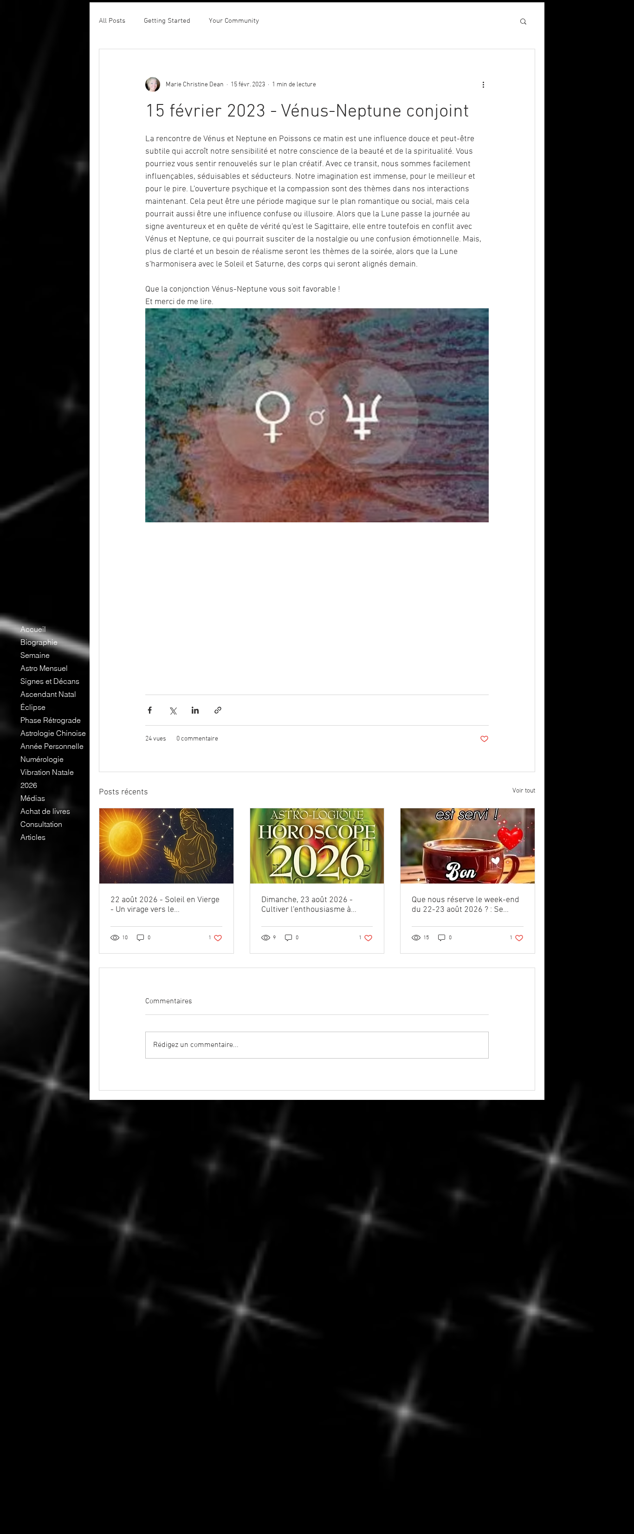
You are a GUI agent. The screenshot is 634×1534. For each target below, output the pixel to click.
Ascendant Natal (48, 694)
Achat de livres (45, 811)
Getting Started (167, 21)
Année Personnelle (52, 746)
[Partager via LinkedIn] (195, 710)
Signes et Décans (49, 681)
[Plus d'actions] (483, 84)
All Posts (112, 21)
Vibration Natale (47, 772)
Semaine (35, 655)
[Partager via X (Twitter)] (172, 710)
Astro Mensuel (44, 668)
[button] (523, 21)
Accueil (33, 629)
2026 (28, 785)
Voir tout (523, 791)
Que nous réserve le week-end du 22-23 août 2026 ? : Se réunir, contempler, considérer (465, 905)
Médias (32, 798)
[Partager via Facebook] (149, 710)
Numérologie (42, 759)
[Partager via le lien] (217, 710)
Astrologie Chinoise (53, 733)
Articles (32, 837)
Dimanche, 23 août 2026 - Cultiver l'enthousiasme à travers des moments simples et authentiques (314, 905)
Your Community (234, 21)
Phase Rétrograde (50, 720)
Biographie (39, 642)
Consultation (41, 824)
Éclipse (32, 707)
